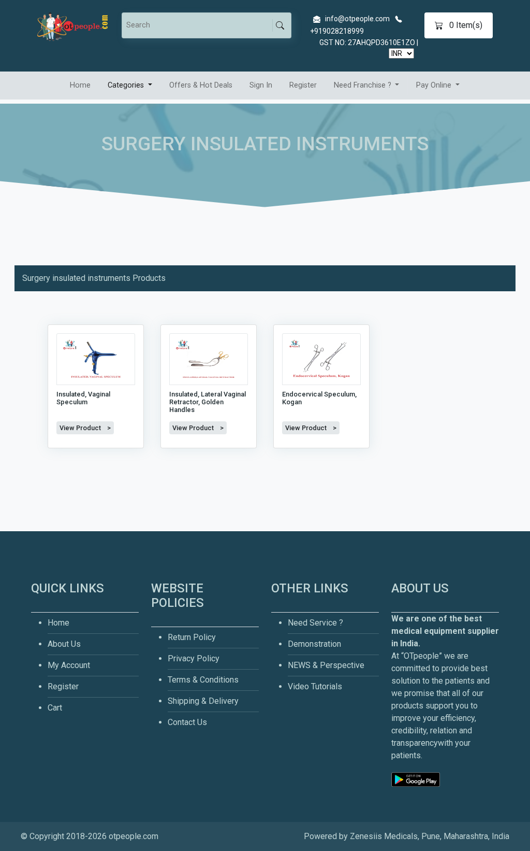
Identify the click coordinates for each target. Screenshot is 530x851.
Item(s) (465, 25)
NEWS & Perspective (326, 665)
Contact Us (187, 722)
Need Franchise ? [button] (363, 85)
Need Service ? (315, 623)
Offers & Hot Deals (200, 85)
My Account (69, 665)
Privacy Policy (193, 658)
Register (303, 85)
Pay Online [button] (434, 85)
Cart (55, 708)
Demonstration (314, 644)
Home (80, 85)
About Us (64, 644)
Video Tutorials (315, 686)
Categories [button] (127, 85)
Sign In (260, 85)
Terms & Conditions (203, 680)
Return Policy (192, 637)
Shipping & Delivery (203, 701)
